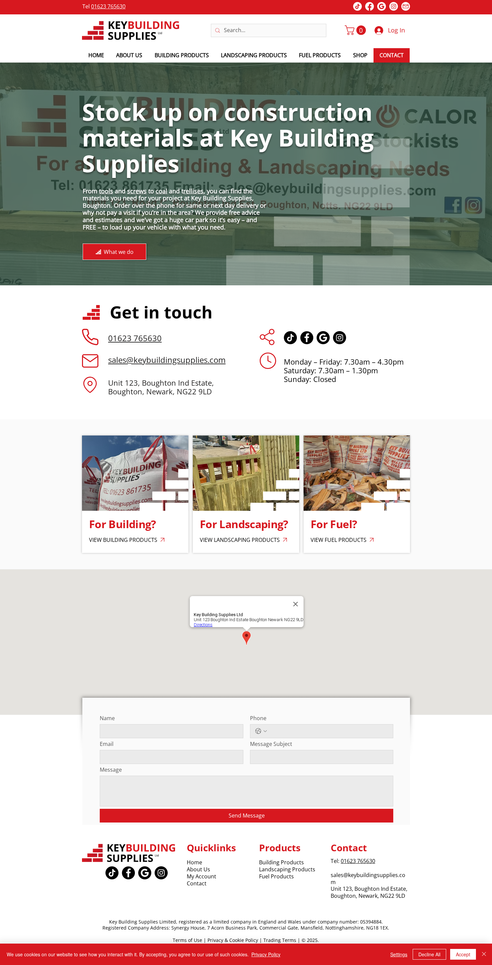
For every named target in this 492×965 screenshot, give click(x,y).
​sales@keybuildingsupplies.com (368, 878)
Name (107, 718)
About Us (198, 869)
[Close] (484, 954)
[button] (356, 30)
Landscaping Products (287, 869)
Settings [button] (398, 954)
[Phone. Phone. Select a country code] (261, 731)
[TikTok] (290, 337)
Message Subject (271, 744)
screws (137, 191)
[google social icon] (144, 872)
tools (106, 191)
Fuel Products (276, 876)
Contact (197, 883)
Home (194, 862)
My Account (201, 876)
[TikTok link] (357, 6)
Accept (463, 954)
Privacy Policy (265, 954)
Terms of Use (187, 940)
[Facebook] (369, 6)
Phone (258, 718)
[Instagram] (393, 6)
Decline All (429, 954)
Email (106, 744)
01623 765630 (108, 6)
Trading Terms (279, 940)
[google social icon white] (381, 6)
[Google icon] (323, 337)
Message (111, 769)
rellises (193, 191)
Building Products (281, 862)
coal (161, 191)
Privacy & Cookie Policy (233, 940)
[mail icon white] (405, 6)
